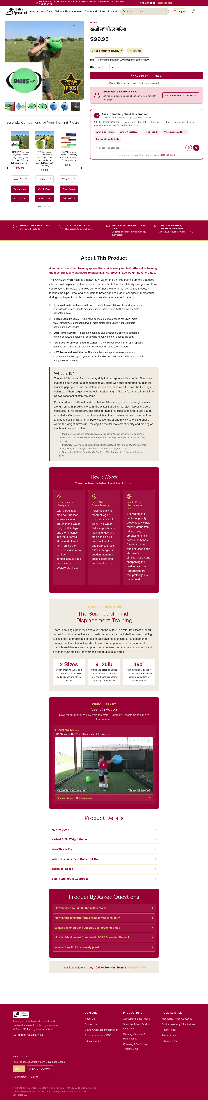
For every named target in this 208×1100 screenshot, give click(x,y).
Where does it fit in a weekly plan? (77, 947)
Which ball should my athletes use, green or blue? (87, 928)
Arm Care (46, 11)
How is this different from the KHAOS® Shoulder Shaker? (92, 937)
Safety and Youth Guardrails (70, 879)
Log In (19, 1068)
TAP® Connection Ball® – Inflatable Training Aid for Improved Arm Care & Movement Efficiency (44, 159)
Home (93, 22)
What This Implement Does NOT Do (75, 859)
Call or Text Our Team (181, 95)
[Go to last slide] (8, 168)
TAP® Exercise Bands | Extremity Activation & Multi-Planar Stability (68, 156)
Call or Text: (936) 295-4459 (28, 1035)
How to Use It (60, 829)
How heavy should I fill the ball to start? (80, 908)
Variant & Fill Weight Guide (69, 839)
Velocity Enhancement (68, 11)
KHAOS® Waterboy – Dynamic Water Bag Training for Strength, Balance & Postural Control (20, 157)
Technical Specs (62, 869)
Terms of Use (169, 1035)
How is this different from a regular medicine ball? (87, 918)
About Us (90, 1018)
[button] (104, 765)
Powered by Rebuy (44, 210)
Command (91, 11)
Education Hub (109, 11)
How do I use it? (150, 132)
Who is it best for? (128, 132)
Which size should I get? (175, 132)
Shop (32, 11)
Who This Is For (62, 849)
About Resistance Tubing (136, 1018)
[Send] (196, 148)
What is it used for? (105, 132)
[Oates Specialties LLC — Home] (16, 11)
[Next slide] (81, 168)
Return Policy (169, 1029)
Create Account (40, 1068)
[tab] (39, 206)
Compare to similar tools (107, 139)
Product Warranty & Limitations (178, 1024)
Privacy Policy (169, 1041)
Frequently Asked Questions (177, 1018)
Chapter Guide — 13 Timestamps (74, 797)
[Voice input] (188, 148)
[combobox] (146, 11)
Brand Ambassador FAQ (98, 1035)
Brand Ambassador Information (101, 1029)
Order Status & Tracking (25, 1077)
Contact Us (91, 1024)
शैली (92, 60)
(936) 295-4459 (167, 155)
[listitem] (10, 106)
